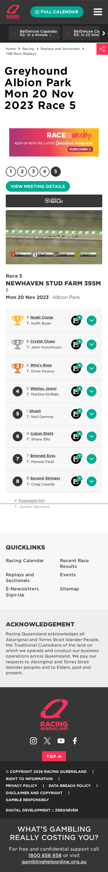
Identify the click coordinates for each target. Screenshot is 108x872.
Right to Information (29, 779)
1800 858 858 (45, 855)
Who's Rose (41, 365)
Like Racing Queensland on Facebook (74, 740)
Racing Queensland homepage (54, 714)
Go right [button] (103, 33)
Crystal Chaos (42, 341)
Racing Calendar (25, 560)
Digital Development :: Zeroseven (42, 810)
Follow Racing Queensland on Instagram (33, 740)
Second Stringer (45, 478)
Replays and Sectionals (20, 577)
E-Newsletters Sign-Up (22, 592)
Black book (76, 320)
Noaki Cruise (41, 317)
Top (51, 756)
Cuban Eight (42, 433)
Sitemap (69, 589)
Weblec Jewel (43, 388)
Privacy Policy (21, 786)
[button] (34, 33)
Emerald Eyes (42, 455)
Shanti (35, 411)
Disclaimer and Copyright (34, 793)
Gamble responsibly (27, 800)
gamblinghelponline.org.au (54, 862)
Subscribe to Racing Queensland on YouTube (61, 740)
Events (68, 574)
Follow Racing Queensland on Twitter (47, 740)
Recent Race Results (74, 563)
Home (13, 12)
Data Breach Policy (70, 786)
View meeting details (38, 186)
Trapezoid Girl (31, 500)
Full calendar (59, 12)
